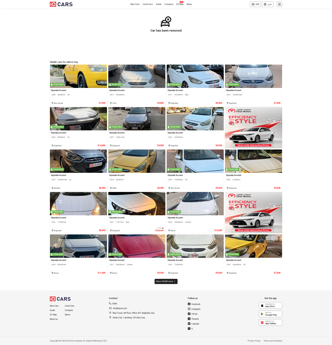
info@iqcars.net (120, 308)
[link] (270, 305)
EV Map (53, 314)
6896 (114, 303)
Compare (69, 310)
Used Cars (69, 306)
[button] (279, 4)
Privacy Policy (254, 341)
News (67, 314)
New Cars (54, 306)
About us (54, 319)
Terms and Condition (273, 341)
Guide (52, 310)
